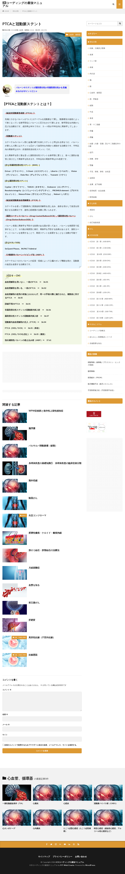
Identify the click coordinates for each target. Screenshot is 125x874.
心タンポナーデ (8, 828)
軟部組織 (93, 197)
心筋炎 (66, 803)
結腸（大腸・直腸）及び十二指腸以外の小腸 (104, 144)
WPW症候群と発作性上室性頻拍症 (46, 410)
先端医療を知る (96, 343)
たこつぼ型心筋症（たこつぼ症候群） (77, 829)
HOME (7, 11)
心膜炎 (35, 803)
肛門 (91, 152)
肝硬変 (32, 620)
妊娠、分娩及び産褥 (20, 637)
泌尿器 (92, 178)
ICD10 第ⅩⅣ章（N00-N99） (102, 299)
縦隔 (91, 105)
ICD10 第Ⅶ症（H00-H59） (101, 273)
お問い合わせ (81, 856)
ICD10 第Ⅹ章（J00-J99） (100, 286)
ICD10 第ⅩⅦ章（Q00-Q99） (102, 318)
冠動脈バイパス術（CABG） (105, 803)
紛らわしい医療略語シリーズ (101, 337)
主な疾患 (93, 203)
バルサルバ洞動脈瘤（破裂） (43, 445)
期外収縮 (33, 480)
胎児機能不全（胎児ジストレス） (100, 384)
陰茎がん (33, 498)
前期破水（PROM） (95, 377)
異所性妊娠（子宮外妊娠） (42, 637)
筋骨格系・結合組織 (97, 191)
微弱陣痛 (91, 371)
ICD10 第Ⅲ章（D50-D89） (101, 254)
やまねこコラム (96, 324)
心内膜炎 (36, 828)
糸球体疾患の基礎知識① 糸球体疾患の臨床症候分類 (55, 463)
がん (91, 216)
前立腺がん (34, 602)
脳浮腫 (32, 428)
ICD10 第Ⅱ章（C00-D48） (101, 248)
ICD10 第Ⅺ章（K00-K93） (101, 267)
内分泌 (92, 74)
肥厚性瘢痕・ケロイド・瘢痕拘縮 (45, 532)
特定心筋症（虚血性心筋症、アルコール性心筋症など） (107, 829)
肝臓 (91, 131)
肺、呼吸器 (94, 99)
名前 (5, 714)
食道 (91, 118)
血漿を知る (34, 585)
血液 (91, 54)
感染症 (24, 515)
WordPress (90, 865)
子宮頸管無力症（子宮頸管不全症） (101, 390)
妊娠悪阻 (33, 654)
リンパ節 (93, 61)
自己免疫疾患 (95, 222)
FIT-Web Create (67, 865)
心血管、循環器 (24, 30)
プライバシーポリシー (62, 856)
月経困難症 (34, 567)
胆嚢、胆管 (94, 159)
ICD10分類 (14, 30)
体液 (91, 67)
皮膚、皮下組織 (96, 184)
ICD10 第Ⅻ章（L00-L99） (100, 292)
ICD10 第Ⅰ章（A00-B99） (101, 241)
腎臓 (91, 165)
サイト (5, 735)
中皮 (91, 112)
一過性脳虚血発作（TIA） (13, 803)
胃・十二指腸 (95, 124)
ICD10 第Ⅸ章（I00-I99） (39, 30)
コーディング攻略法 (97, 330)
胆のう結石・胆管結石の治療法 (44, 550)
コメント (6, 690)
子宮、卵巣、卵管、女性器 (100, 171)
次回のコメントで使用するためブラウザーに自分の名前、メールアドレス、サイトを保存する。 (41, 745)
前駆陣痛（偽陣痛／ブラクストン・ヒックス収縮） (104, 363)
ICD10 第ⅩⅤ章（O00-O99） (102, 305)
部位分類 (16, 11)
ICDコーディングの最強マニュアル (22, 4)
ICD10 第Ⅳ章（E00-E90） (100, 261)
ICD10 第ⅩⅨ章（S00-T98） (102, 311)
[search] (120, 23)
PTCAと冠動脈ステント (29, 11)
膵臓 (91, 137)
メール (6, 724)
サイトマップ (44, 856)
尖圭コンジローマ (37, 515)
